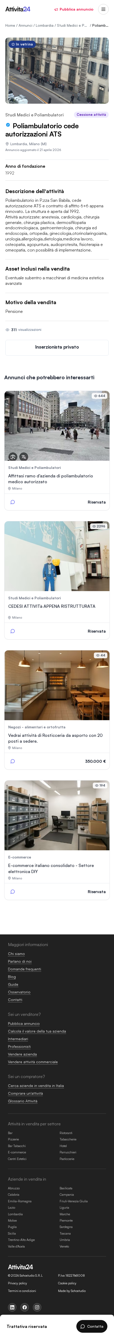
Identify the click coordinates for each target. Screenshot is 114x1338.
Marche (65, 1214)
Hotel (63, 1146)
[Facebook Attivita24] (24, 1307)
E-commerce (17, 1152)
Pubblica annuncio (76, 9)
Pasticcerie (67, 1159)
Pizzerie (13, 1139)
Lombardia (18, 144)
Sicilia (12, 1233)
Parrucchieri (68, 1152)
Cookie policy (67, 1283)
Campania (67, 1195)
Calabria (13, 1195)
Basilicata (66, 1188)
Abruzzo (14, 1188)
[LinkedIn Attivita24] (12, 1307)
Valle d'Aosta (16, 1246)
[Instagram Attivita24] (37, 1307)
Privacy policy (17, 1283)
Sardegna (66, 1227)
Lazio (11, 1207)
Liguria (64, 1207)
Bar (10, 1133)
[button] (57, 348)
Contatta (95, 1326)
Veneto (64, 1246)
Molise (12, 1220)
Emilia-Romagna (20, 1201)
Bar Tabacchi (17, 1146)
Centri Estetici (17, 1159)
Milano (34, 144)
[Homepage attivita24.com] (17, 9)
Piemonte (66, 1220)
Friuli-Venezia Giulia (74, 1201)
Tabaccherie (68, 1139)
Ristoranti (66, 1133)
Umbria (65, 1240)
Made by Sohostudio (72, 1291)
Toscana (65, 1233)
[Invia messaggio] (12, 501)
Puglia (12, 1227)
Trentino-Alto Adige (21, 1240)
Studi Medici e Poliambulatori (34, 115)
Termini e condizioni (22, 1291)
